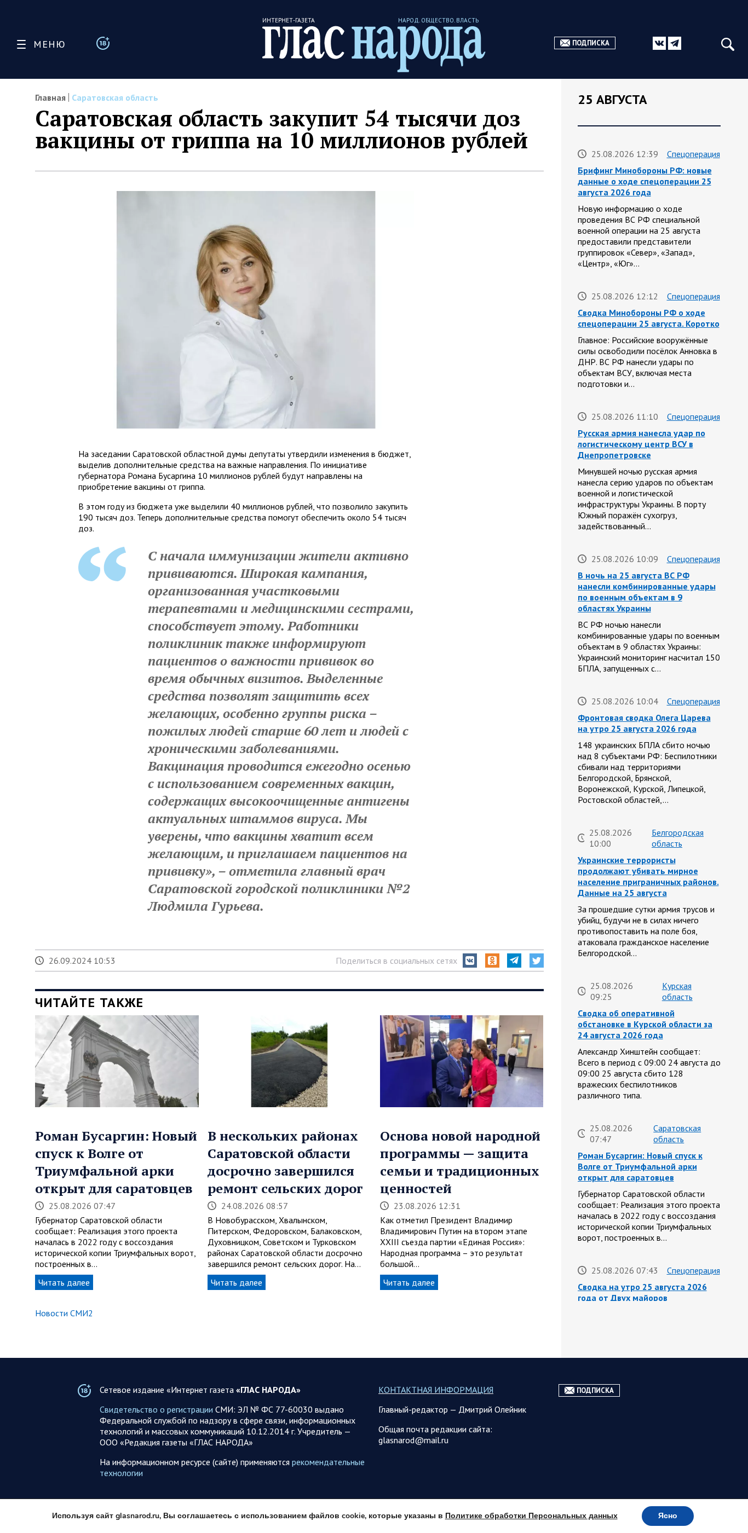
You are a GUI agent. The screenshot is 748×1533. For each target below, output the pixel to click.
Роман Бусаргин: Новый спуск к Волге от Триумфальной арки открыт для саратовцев (116, 1162)
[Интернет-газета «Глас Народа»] (374, 49)
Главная (50, 97)
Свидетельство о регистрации (156, 1409)
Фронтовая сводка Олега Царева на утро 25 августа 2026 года (644, 723)
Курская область (677, 991)
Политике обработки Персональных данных (531, 1516)
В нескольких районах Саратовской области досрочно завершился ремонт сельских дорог (285, 1162)
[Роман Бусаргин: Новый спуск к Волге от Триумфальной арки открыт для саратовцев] (117, 1062)
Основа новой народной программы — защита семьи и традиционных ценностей (460, 1162)
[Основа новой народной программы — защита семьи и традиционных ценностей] (462, 1062)
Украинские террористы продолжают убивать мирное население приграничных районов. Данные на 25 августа (648, 876)
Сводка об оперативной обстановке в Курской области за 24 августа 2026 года (645, 1024)
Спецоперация (693, 153)
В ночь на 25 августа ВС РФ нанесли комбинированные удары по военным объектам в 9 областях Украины (647, 592)
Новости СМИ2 (64, 1313)
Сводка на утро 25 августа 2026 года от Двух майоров (642, 1292)
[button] (470, 960)
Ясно (667, 1516)
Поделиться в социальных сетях (396, 960)
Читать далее (64, 1282)
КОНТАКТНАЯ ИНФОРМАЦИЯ (435, 1389)
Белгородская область (678, 838)
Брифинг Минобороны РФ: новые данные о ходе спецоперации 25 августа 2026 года (645, 181)
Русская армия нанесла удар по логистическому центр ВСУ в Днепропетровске (641, 443)
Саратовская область (115, 97)
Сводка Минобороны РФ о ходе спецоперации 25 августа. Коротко (649, 318)
